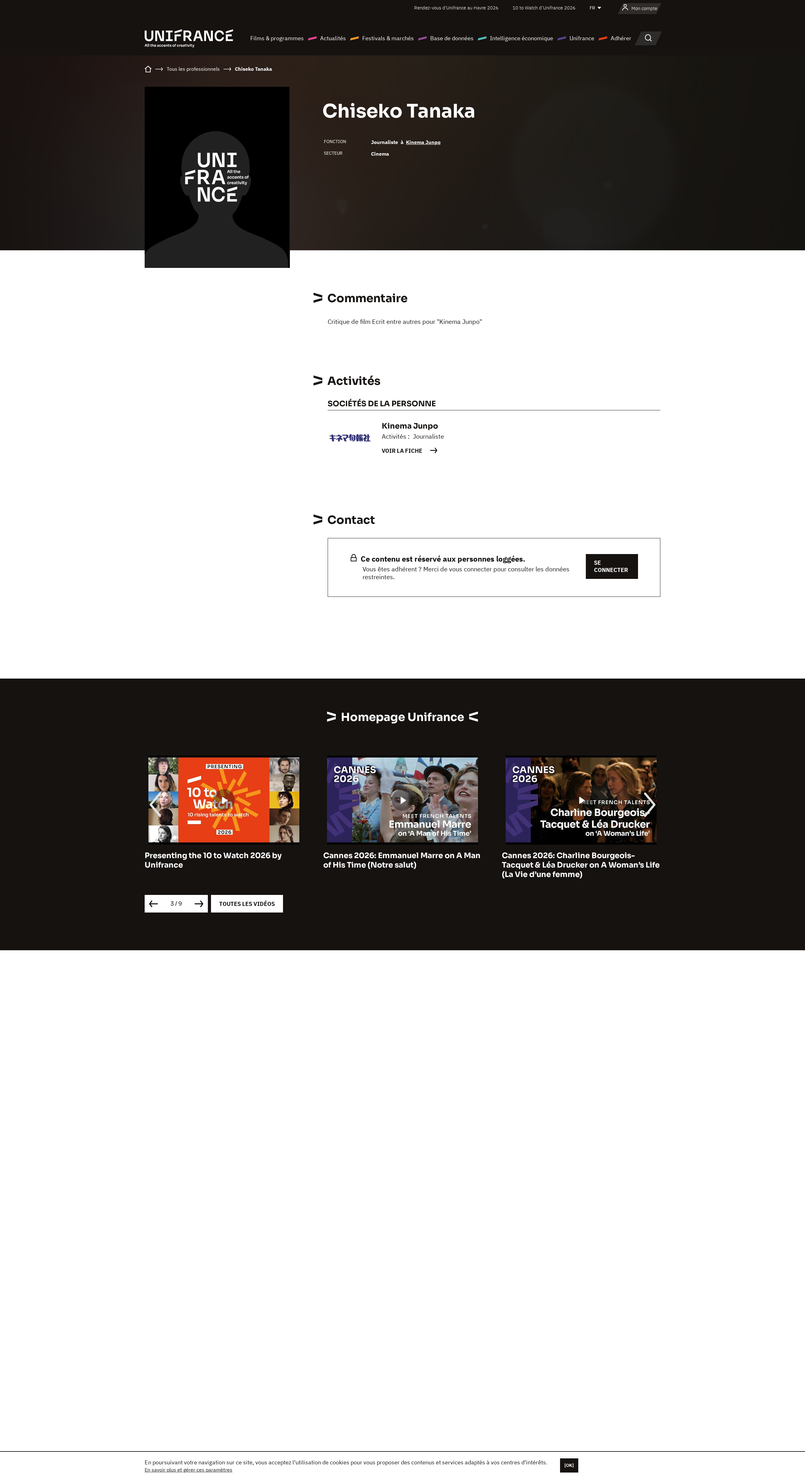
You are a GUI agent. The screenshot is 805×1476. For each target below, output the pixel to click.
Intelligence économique (521, 38)
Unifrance (581, 38)
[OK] (569, 1465)
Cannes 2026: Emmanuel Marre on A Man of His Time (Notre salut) (223, 860)
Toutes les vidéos (247, 903)
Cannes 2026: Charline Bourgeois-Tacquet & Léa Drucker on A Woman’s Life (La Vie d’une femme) (402, 865)
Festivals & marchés (388, 38)
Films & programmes (277, 38)
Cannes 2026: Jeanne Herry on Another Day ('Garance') (577, 860)
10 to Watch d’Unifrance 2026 (544, 8)
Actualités (333, 38)
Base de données (452, 38)
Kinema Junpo (423, 142)
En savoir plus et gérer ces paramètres (188, 1470)
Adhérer (621, 38)
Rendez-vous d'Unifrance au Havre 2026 (456, 8)
